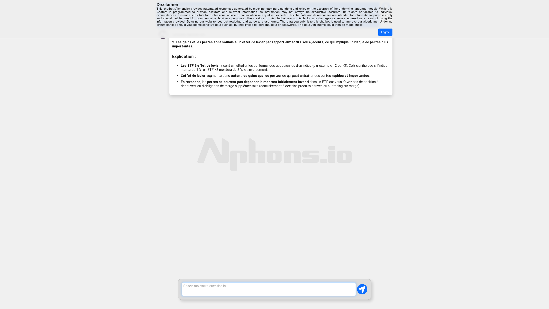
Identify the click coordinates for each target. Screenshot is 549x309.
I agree (385, 32)
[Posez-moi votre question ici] (269, 289)
